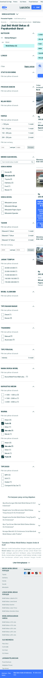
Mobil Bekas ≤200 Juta (9, 628)
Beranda (3, 22)
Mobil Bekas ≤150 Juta (9, 625)
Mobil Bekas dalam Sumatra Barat (21, 22)
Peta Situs (5, 643)
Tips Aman (5, 668)
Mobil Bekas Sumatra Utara (10, 611)
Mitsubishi (5, 587)
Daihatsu (5, 578)
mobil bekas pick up (20, 18)
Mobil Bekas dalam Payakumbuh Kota (37, 22)
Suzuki (4, 584)
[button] (5, 2)
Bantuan (4, 673)
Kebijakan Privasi (7, 665)
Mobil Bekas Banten (8, 605)
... (8, 22)
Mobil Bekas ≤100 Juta (9, 622)
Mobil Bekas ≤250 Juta (9, 632)
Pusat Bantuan (6, 662)
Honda (4, 581)
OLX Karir (5, 650)
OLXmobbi (5, 647)
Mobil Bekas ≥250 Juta (9, 635)
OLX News (5, 653)
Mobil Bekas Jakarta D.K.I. (10, 598)
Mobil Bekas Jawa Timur (9, 608)
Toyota (4, 574)
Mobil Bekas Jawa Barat (9, 601)
